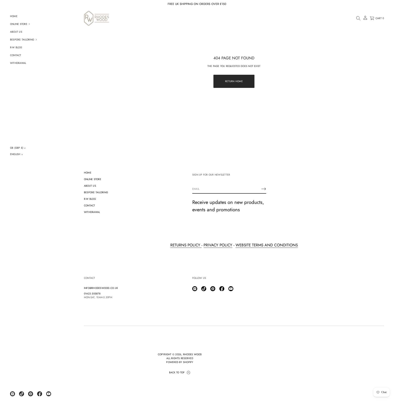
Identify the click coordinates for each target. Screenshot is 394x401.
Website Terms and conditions (267, 245)
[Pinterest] (30, 393)
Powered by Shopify (179, 362)
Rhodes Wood (192, 354)
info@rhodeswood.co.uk (101, 288)
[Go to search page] (358, 18)
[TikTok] (21, 393)
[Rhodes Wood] (96, 18)
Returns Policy (186, 245)
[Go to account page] (365, 19)
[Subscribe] (263, 188)
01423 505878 (92, 293)
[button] (358, 18)
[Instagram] (12, 393)
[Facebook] (39, 393)
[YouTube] (48, 393)
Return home (234, 81)
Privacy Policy (218, 245)
